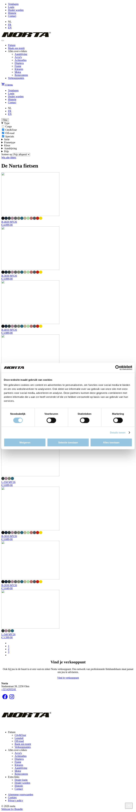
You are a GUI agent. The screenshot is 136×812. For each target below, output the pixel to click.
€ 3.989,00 (7, 332)
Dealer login (21, 779)
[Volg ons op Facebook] (5, 697)
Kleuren (19, 69)
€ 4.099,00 (7, 224)
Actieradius (21, 60)
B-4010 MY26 (9, 329)
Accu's (18, 57)
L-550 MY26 (8, 482)
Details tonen (117, 432)
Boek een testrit (23, 744)
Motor (18, 72)
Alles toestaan (111, 442)
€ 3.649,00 (7, 588)
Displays (19, 63)
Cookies (12, 797)
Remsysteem (21, 75)
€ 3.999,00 (7, 278)
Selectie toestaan (68, 442)
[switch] (51, 420)
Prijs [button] (6, 151)
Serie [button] (6, 139)
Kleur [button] (7, 145)
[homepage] (26, 36)
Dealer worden (16, 10)
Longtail (19, 738)
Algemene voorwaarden (20, 794)
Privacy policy (15, 800)
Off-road (9, 133)
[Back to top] (129, 806)
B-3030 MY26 (9, 275)
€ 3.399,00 (7, 637)
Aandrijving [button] (10, 148)
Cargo (8, 126)
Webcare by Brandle (12, 809)
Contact (12, 16)
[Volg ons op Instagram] (11, 697)
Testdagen (13, 4)
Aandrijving (21, 54)
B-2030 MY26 (9, 585)
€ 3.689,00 (7, 539)
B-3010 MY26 (9, 536)
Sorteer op (6, 154)
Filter (5, 120)
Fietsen (11, 45)
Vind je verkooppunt (68, 677)
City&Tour (11, 129)
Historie (12, 13)
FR (9, 24)
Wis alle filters (8, 157)
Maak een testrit (16, 48)
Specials (9, 136)
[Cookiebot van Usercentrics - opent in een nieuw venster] (117, 367)
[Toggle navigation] (2, 40)
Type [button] (6, 123)
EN (10, 27)
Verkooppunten (16, 78)
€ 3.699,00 (7, 485)
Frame (18, 66)
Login (11, 7)
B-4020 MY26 (9, 221)
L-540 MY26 (8, 634)
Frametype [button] (9, 142)
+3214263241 (8, 689)
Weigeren (24, 442)
